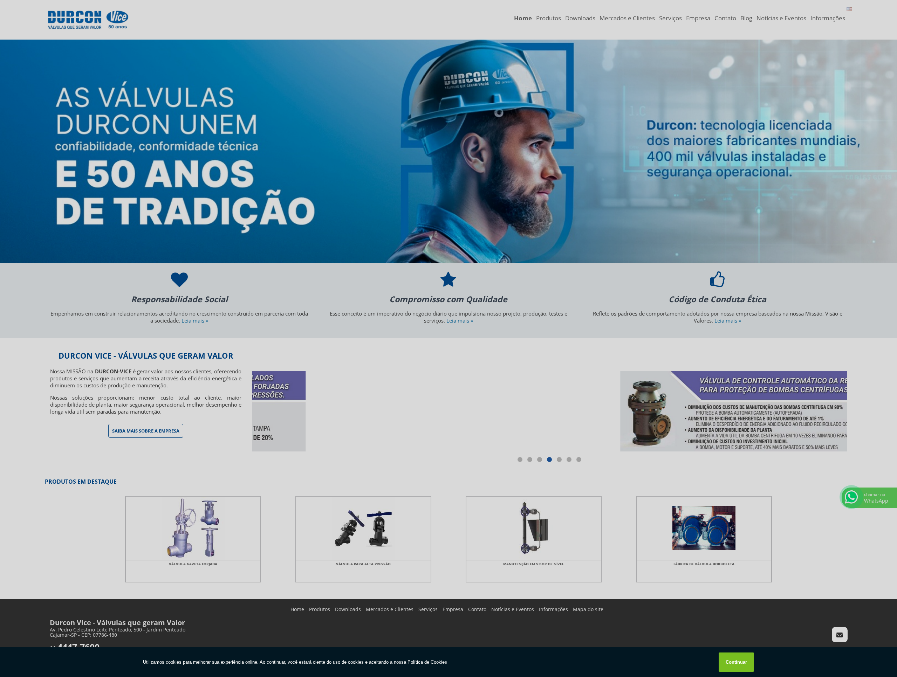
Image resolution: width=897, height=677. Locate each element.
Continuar (736, 662)
